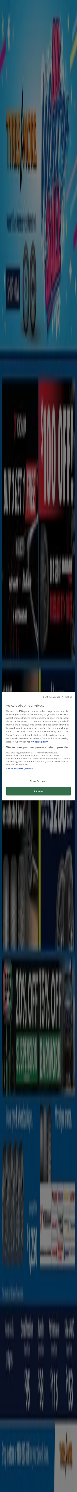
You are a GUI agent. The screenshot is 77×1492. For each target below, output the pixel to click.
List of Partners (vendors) (20, 768)
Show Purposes (38, 781)
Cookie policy (40, 741)
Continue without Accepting (57, 696)
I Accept (38, 791)
